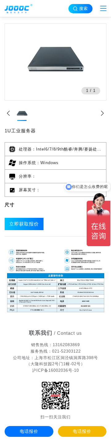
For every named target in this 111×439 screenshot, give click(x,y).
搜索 (83, 8)
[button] (102, 114)
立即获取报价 (24, 223)
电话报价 (29, 431)
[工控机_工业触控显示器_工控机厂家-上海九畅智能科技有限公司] (18, 8)
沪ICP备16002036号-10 (55, 370)
